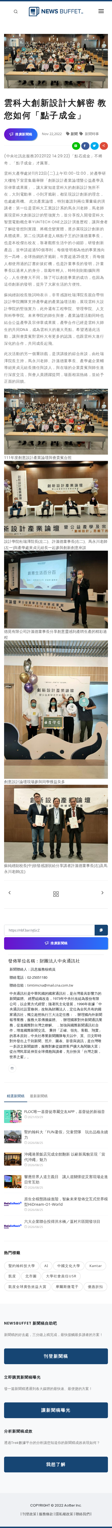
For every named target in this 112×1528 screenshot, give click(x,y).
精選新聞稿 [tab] (15, 1095)
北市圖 (31, 1276)
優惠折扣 (95, 1286)
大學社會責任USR (61, 1276)
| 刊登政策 (29, 1514)
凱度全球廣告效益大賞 (27, 1286)
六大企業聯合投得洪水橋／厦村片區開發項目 (62, 1221)
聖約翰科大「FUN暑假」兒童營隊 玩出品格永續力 (66, 1134)
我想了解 (56, 1464)
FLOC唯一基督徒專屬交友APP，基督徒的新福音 (64, 1111)
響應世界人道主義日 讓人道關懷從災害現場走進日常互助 (66, 1179)
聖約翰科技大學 (21, 1265)
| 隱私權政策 (64, 1514)
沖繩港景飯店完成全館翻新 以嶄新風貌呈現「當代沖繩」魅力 (64, 1156)
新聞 (75, 133)
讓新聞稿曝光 (56, 1410)
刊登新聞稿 (56, 1356)
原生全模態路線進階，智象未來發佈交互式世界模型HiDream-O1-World (66, 1201)
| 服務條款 (45, 1514)
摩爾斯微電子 (67, 1286)
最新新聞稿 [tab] (39, 1095)
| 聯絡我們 (82, 1514)
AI (46, 1265)
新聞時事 (91, 133)
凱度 (12, 1276)
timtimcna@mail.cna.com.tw (50, 985)
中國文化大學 (68, 1265)
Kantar (95, 1265)
